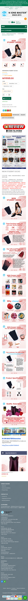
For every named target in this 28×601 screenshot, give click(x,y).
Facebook (2, 581)
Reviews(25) (16, 115)
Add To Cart (7, 98)
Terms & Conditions (6, 488)
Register (11, 8)
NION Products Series (11, 33)
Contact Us (4, 496)
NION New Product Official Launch (18, 506)
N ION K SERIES (21, 33)
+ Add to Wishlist (7, 75)
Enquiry (23, 115)
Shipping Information (6, 498)
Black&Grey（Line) (8, 86)
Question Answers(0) (8, 118)
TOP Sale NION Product (5, 506)
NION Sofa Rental (14, 507)
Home (3, 33)
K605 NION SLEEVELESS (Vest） (7, 472)
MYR (21, 7)
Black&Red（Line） (13, 83)
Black (4, 83)
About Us (4, 486)
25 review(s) (5, 74)
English (11, 7)
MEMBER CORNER (22, 507)
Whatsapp (5, 581)
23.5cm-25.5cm (7, 91)
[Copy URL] (10, 110)
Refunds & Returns (6, 500)
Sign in (16, 8)
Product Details (6, 115)
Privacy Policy (5, 490)
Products (13, 588)
